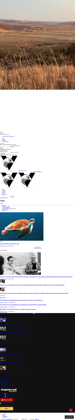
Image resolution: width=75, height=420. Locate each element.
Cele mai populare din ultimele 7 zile (9, 208)
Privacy (3, 415)
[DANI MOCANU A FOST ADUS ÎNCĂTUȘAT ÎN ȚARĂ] (3, 330)
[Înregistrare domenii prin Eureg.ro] (28, 419)
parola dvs (13, 146)
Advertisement (5, 416)
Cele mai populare (5, 207)
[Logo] (9, 187)
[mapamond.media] (6, 410)
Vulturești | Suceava (3, 245)
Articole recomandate (6, 206)
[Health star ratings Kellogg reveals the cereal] (3, 360)
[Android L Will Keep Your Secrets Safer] (21, 240)
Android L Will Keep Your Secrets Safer (9, 243)
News (3, 189)
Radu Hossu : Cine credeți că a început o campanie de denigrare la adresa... (18, 309)
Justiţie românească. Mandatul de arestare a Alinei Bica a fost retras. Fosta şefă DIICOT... (21, 300)
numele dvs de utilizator (15, 145)
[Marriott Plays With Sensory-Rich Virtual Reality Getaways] (3, 369)
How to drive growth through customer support (11, 354)
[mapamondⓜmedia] (37, 171)
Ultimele (4, 205)
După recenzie (5, 209)
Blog (3, 138)
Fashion (3, 190)
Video (3, 193)
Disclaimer (4, 414)
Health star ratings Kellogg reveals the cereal (10, 362)
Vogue (1, 241)
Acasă (1, 197)
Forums (3, 139)
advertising (6, 393)
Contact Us (4, 417)
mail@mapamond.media (9, 411)
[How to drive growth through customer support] (3, 351)
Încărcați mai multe (3, 312)
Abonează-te (68, 417)
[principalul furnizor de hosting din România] (19, 419)
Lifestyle (4, 192)
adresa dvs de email (14, 152)
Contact (3, 140)
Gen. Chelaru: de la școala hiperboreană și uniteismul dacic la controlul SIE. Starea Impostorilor (23, 304)
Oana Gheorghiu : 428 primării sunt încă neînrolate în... (13, 324)
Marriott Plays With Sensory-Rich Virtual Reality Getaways (14, 371)
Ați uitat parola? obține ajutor (5, 149)
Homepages (4, 194)
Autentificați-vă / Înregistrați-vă (8, 136)
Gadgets (3, 191)
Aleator (3, 210)
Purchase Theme (5, 141)
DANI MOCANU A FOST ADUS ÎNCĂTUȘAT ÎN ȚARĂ (14, 332)
